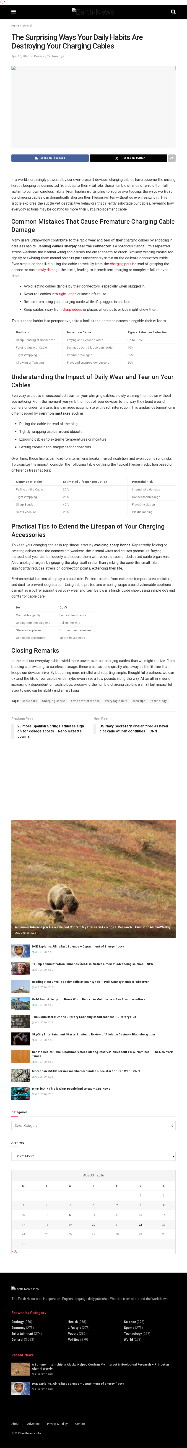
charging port (120, 264)
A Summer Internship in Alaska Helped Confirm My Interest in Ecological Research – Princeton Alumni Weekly (92, 927)
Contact (80, 1423)
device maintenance (85, 701)
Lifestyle (74, 1328)
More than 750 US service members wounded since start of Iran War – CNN (86, 1071)
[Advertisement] (45, 781)
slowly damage (48, 270)
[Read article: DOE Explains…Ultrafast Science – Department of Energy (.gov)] (20, 951)
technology (159, 701)
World (128, 1339)
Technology (55, 56)
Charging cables (54, 701)
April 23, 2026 (20, 56)
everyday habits (116, 701)
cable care (29, 701)
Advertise (33, 1423)
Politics (74, 1339)
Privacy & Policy (57, 1423)
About (15, 1423)
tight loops (67, 294)
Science (130, 1322)
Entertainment (22, 1333)
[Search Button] (173, 12)
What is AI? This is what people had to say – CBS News (71, 1088)
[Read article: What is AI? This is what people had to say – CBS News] (20, 1093)
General (27, 25)
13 (93, 1215)
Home (15, 25)
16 (163, 1215)
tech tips (139, 701)
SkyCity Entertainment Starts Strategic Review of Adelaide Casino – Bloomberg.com (93, 1034)
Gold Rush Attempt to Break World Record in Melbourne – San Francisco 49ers (88, 999)
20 (93, 1224)
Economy (18, 1328)
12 (70, 1215)
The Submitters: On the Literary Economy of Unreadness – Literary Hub (84, 1017)
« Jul (15, 1251)
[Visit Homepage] (93, 12)
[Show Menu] (13, 12)
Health (73, 1322)
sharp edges (72, 309)
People (73, 1333)
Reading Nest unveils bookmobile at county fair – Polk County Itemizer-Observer (90, 981)
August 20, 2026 (26, 933)
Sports (129, 1328)
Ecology (17, 1322)
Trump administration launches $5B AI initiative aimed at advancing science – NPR (92, 964)
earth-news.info (31, 1433)
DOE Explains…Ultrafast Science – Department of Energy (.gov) (78, 946)
